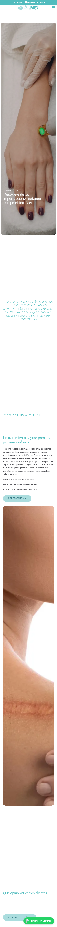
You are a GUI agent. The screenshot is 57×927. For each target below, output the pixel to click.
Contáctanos (16, 498)
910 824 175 (18, 2)
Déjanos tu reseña (18, 917)
